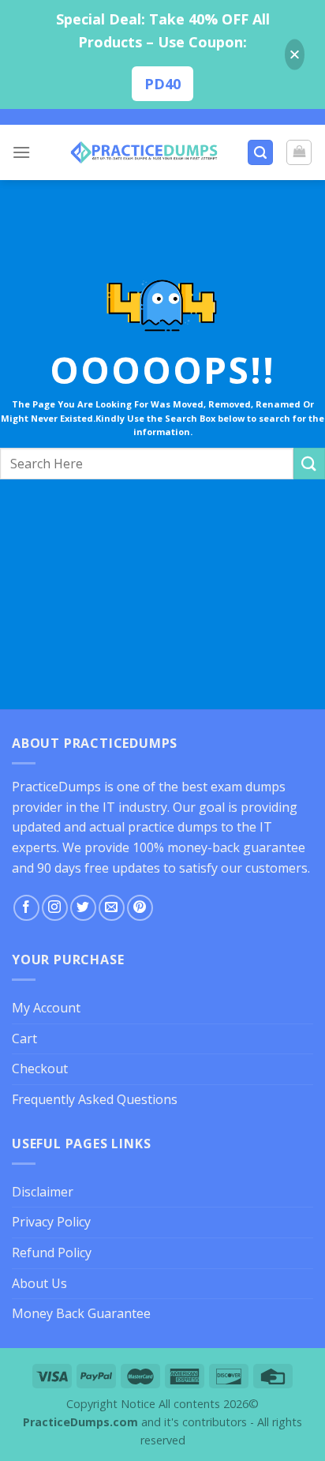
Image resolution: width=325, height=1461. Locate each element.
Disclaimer (42, 1191)
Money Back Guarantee (81, 1313)
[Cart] (299, 152)
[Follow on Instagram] (55, 908)
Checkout (40, 1068)
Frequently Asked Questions (94, 1099)
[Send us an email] (112, 908)
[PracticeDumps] (144, 152)
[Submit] (309, 463)
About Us (39, 1283)
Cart (24, 1038)
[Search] (260, 153)
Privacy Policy (51, 1221)
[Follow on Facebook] (26, 908)
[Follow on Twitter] (83, 908)
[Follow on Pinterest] (140, 908)
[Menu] (21, 152)
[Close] (294, 54)
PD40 (162, 83)
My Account (46, 1007)
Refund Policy (52, 1252)
